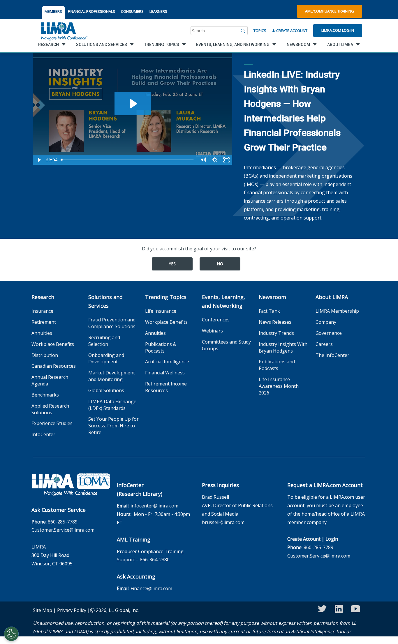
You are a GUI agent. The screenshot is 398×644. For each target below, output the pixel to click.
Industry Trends (276, 333)
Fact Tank (269, 311)
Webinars (212, 331)
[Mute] (203, 160)
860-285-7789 (63, 522)
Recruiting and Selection (104, 340)
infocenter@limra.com (154, 506)
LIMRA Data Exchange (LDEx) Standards (112, 404)
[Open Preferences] (11, 634)
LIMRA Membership (337, 311)
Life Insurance (160, 311)
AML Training (133, 539)
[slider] (128, 160)
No (220, 263)
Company (326, 322)
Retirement (43, 322)
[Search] (243, 30)
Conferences (216, 319)
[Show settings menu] (215, 160)
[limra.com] (64, 30)
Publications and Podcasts (277, 364)
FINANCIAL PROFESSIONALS (91, 11)
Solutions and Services (105, 301)
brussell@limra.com (223, 522)
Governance (329, 333)
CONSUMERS (132, 11)
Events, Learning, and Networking (223, 301)
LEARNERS (158, 11)
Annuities (41, 333)
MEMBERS (53, 11)
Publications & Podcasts (160, 347)
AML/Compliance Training (329, 11)
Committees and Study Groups (226, 345)
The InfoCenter (332, 355)
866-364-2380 (155, 559)
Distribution (44, 355)
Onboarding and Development (106, 358)
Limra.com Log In (337, 30)
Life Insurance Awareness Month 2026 (279, 386)
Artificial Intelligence (167, 361)
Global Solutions (106, 390)
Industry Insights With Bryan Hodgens (283, 347)
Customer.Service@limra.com (62, 530)
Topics (259, 30)
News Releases (275, 322)
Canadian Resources (53, 366)
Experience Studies (52, 423)
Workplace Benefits (52, 344)
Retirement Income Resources (166, 387)
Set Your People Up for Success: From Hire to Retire (113, 426)
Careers (324, 344)
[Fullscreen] (226, 160)
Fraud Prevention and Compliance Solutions (111, 323)
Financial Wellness (165, 372)
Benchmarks (45, 395)
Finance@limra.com (151, 588)
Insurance (42, 311)
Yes (172, 263)
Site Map (42, 610)
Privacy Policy (71, 610)
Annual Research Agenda (49, 380)
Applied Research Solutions (50, 409)
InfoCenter (43, 434)
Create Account (291, 30)
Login (331, 539)
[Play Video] (39, 160)
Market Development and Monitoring (111, 376)
